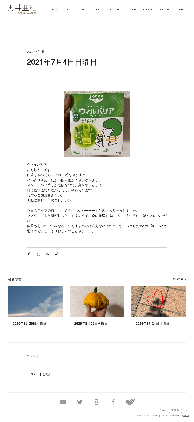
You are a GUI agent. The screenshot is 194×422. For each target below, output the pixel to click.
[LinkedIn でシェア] (47, 254)
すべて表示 (179, 279)
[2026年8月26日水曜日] (35, 301)
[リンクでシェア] (56, 254)
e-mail (186, 415)
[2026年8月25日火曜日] (97, 301)
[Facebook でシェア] (29, 254)
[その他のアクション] (165, 51)
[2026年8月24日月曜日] (158, 301)
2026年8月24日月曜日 (152, 323)
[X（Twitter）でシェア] (38, 254)
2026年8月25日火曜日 (91, 323)
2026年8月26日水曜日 (29, 323)
